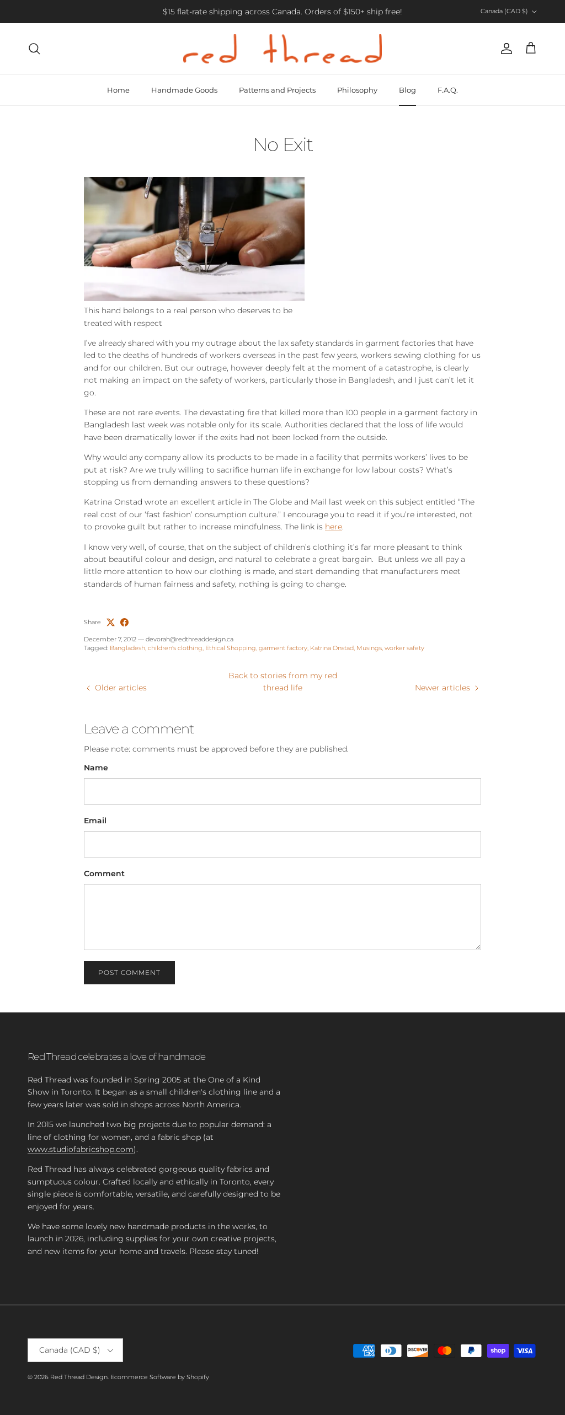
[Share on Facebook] (124, 622)
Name (96, 768)
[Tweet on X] (110, 622)
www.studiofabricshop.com (81, 1149)
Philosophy (357, 89)
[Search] (34, 48)
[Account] (504, 48)
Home (118, 89)
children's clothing (175, 648)
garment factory (283, 648)
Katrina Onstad (332, 648)
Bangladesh (127, 648)
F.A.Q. (448, 89)
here (333, 527)
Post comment (129, 972)
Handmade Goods (184, 89)
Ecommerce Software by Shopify (159, 1377)
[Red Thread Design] (282, 48)
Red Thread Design (79, 1377)
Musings (369, 648)
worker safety (404, 648)
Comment (104, 873)
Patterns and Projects (277, 89)
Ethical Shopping (230, 648)
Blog (407, 89)
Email (95, 821)
